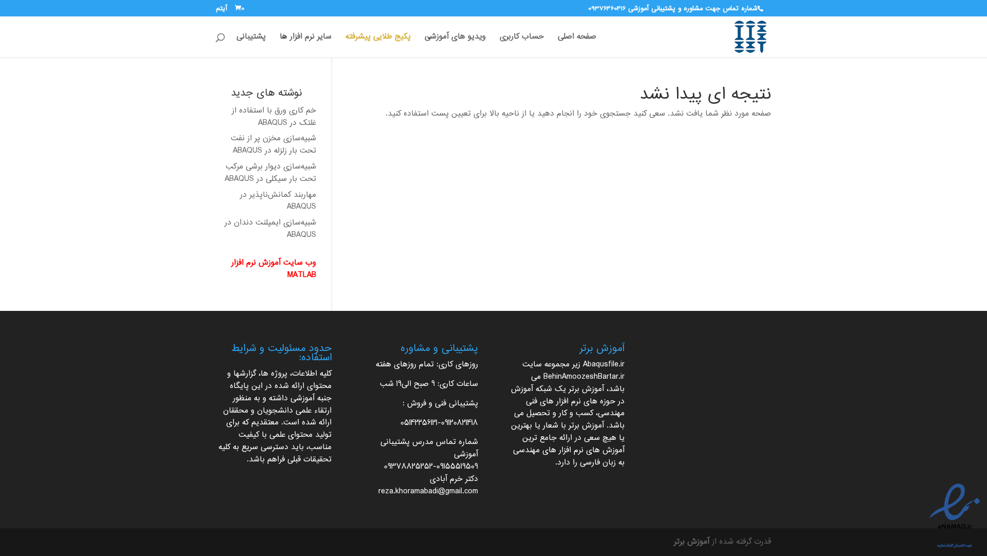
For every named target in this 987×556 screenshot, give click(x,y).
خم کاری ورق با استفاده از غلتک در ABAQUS (274, 117)
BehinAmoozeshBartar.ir (584, 377)
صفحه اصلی (577, 38)
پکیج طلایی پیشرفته (378, 38)
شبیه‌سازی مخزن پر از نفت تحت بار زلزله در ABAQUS (273, 145)
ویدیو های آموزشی (455, 38)
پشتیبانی (251, 38)
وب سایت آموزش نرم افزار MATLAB (273, 269)
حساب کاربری (522, 38)
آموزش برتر (586, 389)
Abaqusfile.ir (604, 365)
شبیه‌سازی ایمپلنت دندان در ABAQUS (270, 229)
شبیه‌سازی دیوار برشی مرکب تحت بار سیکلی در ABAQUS (270, 173)
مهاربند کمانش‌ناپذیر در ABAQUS (278, 201)
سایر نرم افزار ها (306, 38)
